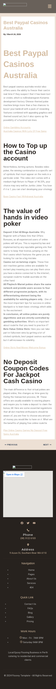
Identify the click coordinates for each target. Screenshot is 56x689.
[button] (50, 6)
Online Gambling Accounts (16, 127)
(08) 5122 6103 (28, 538)
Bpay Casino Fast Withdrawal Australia (23, 196)
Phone (28, 534)
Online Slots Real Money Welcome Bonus (24, 347)
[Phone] (28, 530)
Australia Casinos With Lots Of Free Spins (25, 131)
